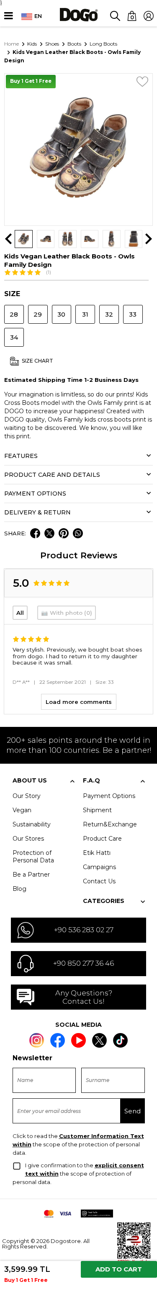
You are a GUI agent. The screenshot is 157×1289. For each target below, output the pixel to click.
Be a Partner (31, 874)
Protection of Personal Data (33, 856)
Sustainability (32, 824)
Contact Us (99, 881)
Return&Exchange (110, 824)
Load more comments (79, 701)
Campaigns (99, 867)
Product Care (102, 838)
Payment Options (109, 796)
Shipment (97, 810)
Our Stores (28, 838)
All (20, 612)
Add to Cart (118, 1269)
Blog (19, 889)
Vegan (22, 810)
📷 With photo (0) (66, 612)
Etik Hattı (97, 853)
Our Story (27, 796)
